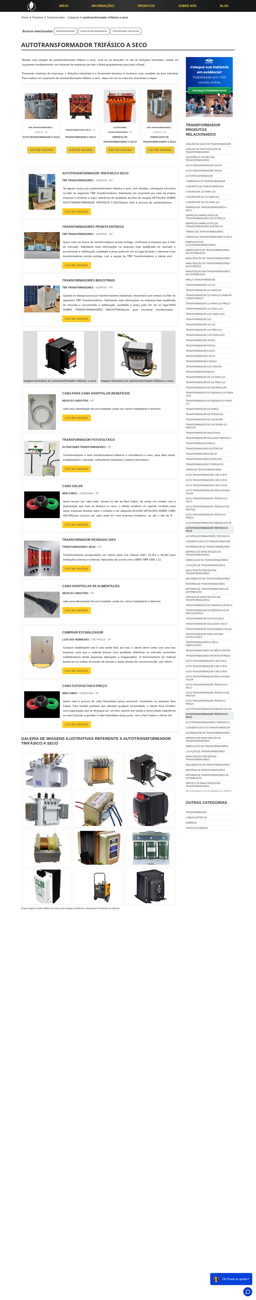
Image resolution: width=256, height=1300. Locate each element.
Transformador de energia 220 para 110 (209, 402)
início (63, 6)
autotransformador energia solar (208, 523)
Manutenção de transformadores (208, 258)
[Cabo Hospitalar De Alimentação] (42, 620)
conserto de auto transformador (208, 541)
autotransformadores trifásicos (208, 536)
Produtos (146, 6)
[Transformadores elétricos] (150, 809)
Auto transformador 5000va (204, 170)
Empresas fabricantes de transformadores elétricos (204, 225)
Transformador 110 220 (200, 285)
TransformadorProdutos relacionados (203, 129)
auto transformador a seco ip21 (206, 475)
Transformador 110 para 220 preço (208, 303)
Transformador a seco (200, 356)
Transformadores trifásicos (204, 464)
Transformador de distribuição (206, 387)
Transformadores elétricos (204, 448)
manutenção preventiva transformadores (201, 572)
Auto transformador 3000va (204, 165)
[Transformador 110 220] (150, 886)
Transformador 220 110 (200, 324)
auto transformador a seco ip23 (206, 480)
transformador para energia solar (209, 629)
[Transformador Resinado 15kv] (42, 574)
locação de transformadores (205, 565)
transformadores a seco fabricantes (202, 644)
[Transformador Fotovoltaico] (42, 473)
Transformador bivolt (200, 372)
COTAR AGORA (41, 149)
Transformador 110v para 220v (205, 314)
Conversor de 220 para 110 (202, 202)
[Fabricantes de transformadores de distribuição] (150, 770)
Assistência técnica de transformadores (200, 159)
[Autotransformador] (98, 848)
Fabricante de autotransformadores (201, 243)
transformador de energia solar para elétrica (207, 612)
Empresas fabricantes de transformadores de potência (205, 217)
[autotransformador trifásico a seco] (61, 354)
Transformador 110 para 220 (204, 290)
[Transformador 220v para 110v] (98, 770)
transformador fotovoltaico (205, 618)
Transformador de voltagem (204, 419)
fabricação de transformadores (207, 560)
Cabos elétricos (196, 817)
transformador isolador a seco (206, 624)
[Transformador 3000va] (47, 848)
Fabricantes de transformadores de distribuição (207, 251)
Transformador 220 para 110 (204, 330)
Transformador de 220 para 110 (205, 382)
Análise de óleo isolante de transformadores (203, 150)
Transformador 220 (198, 319)
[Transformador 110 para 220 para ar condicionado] (47, 886)
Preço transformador (200, 279)
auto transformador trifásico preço (206, 516)
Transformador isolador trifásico (208, 438)
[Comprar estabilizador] (42, 666)
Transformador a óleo (200, 351)
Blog (224, 6)
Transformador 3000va (200, 340)
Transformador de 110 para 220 (205, 377)
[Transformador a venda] (47, 770)
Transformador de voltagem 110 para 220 (206, 426)
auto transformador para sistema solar (208, 492)
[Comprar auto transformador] (47, 809)
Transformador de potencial (205, 414)
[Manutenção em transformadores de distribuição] (150, 848)
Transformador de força (202, 409)
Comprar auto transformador (205, 181)
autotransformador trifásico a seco (207, 529)
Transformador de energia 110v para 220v (209, 394)
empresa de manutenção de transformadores (203, 553)
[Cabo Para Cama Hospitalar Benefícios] (42, 427)
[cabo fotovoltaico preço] (42, 720)
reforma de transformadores (205, 584)
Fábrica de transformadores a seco (209, 237)
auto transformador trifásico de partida (207, 508)
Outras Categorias (206, 802)
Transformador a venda (201, 361)
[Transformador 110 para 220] (98, 809)
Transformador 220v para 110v (205, 335)
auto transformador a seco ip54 (206, 485)
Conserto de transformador (205, 186)
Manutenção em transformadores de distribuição (208, 273)
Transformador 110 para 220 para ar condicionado (209, 297)
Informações (103, 6)
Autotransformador (65, 31)
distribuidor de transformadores (208, 546)
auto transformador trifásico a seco (206, 500)
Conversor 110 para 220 (201, 191)
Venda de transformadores (93, 31)
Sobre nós (187, 6)
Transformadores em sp (201, 454)
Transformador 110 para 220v (204, 309)
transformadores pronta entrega (208, 656)
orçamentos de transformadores (208, 578)
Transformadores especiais (204, 459)
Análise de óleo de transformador (208, 144)
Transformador (196, 812)
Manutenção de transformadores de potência (208, 265)
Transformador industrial (203, 433)
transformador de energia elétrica (209, 605)
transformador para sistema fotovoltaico (204, 636)
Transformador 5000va (200, 345)
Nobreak (191, 823)
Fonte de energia (197, 828)
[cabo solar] (42, 520)
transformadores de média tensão (208, 650)
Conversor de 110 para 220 (202, 197)
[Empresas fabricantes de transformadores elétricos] (98, 886)
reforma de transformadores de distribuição (207, 590)
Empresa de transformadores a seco (206, 209)
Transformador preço (200, 443)
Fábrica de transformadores (204, 231)
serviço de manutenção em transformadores (203, 598)
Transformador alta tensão (125, 31)
